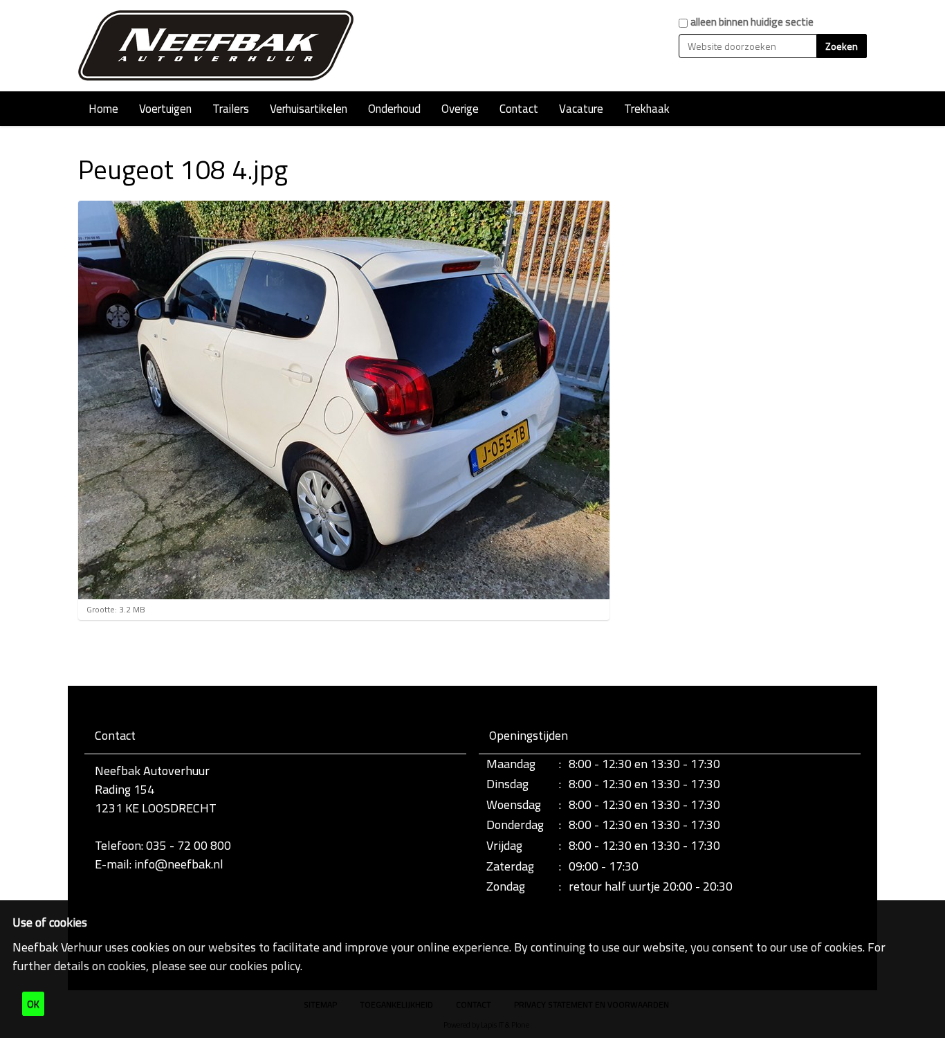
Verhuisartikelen (308, 109)
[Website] (216, 45)
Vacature (581, 109)
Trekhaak (647, 109)
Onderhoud (394, 109)
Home (103, 109)
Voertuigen (165, 109)
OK (33, 1003)
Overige (460, 109)
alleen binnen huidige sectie (752, 22)
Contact (518, 109)
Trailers (230, 109)
